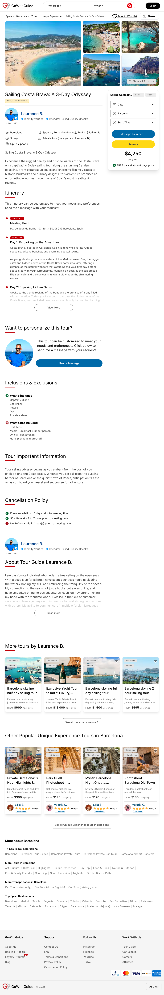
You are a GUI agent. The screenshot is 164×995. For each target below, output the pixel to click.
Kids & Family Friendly (18, 873)
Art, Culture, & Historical (20, 868)
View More (53, 307)
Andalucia (51, 906)
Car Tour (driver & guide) (50, 887)
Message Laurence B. (133, 134)
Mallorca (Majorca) (98, 906)
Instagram (89, 946)
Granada (62, 901)
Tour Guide (129, 946)
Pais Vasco (147, 901)
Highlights (44, 868)
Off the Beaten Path (99, 873)
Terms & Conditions (56, 956)
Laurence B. (32, 113)
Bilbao (134, 901)
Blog (8, 962)
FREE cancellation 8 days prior (135, 165)
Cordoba (100, 901)
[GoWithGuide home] (18, 6)
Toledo (74, 901)
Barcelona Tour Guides (34, 854)
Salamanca (77, 906)
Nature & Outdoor (123, 868)
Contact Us (51, 946)
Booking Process (15, 951)
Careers (127, 956)
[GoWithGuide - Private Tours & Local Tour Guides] (11, 114)
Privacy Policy (52, 962)
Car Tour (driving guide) (83, 887)
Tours (34, 16)
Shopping (41, 873)
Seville (36, 901)
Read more (53, 613)
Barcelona (21, 16)
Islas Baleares (122, 906)
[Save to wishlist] (38, 661)
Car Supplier (129, 951)
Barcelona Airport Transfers (137, 854)
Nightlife (78, 873)
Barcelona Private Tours (65, 854)
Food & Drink (101, 868)
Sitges (63, 906)
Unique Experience (52, 16)
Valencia (87, 901)
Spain (9, 16)
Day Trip (85, 868)
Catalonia (35, 906)
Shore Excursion (60, 873)
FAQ (46, 951)
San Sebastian (118, 901)
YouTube (88, 956)
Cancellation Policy (55, 967)
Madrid (24, 901)
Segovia (48, 901)
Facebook (89, 951)
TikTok (87, 962)
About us (10, 946)
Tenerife (10, 906)
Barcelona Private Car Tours (100, 854)
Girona (22, 906)
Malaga (137, 906)
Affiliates (127, 962)
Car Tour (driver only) (18, 887)
